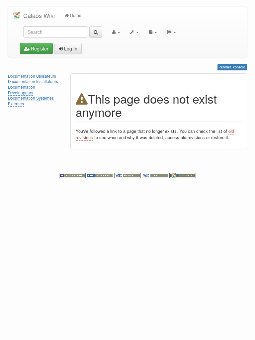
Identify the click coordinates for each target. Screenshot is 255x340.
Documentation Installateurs (33, 81)
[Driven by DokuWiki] (182, 174)
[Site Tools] (134, 32)
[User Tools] (116, 32)
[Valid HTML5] (128, 174)
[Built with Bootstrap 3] (73, 174)
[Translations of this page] (171, 32)
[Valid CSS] (155, 174)
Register (39, 48)
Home (75, 15)
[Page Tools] (153, 32)
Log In (70, 48)
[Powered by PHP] (100, 174)
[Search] (95, 32)
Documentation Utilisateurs (32, 76)
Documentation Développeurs (21, 89)
